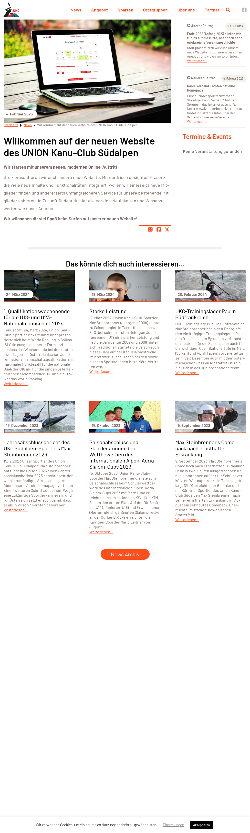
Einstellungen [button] (173, 825)
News (76, 9)
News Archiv (125, 554)
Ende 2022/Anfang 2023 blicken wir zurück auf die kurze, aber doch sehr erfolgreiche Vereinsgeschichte (214, 38)
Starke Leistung (108, 311)
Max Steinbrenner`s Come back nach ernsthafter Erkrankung (205, 448)
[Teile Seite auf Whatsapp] (150, 229)
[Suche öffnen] (228, 10)
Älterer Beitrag (202, 26)
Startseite (11, 125)
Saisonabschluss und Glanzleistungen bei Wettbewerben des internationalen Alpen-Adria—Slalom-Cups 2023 (123, 454)
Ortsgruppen (155, 9)
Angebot (99, 9)
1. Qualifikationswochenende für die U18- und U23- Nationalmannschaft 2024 (37, 317)
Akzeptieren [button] (201, 825)
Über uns (186, 9)
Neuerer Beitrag (203, 78)
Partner (212, 9)
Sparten (125, 9)
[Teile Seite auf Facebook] (158, 229)
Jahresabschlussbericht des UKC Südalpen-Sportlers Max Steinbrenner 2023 (37, 448)
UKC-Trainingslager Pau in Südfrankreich (205, 314)
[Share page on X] (167, 229)
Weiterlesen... (197, 61)
